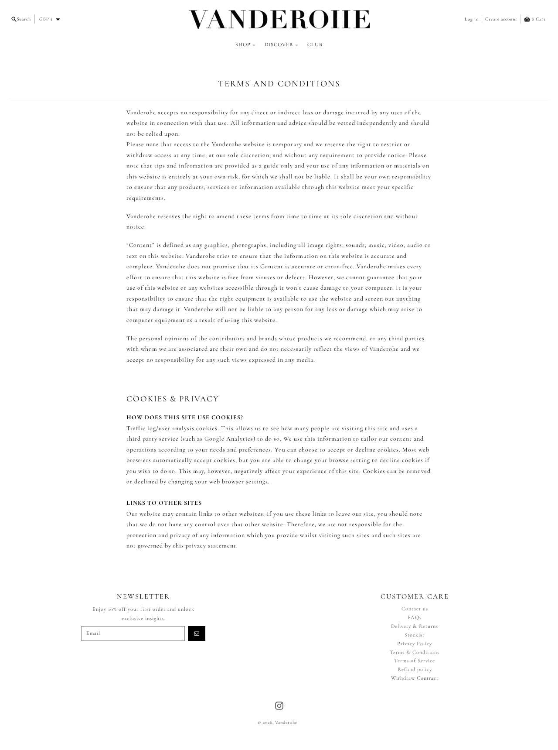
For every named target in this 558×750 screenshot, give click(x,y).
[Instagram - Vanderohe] (279, 705)
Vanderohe (286, 722)
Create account (501, 19)
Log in (472, 19)
